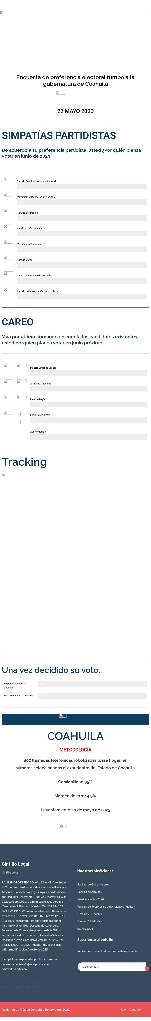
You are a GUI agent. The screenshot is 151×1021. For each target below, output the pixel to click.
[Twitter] (15, 984)
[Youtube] (35, 984)
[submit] (147, 968)
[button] (75, 5)
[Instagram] (25, 984)
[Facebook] (5, 984)
